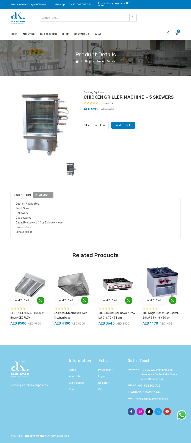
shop (87, 61)
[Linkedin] (158, 411)
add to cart (22, 300)
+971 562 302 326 (148, 385)
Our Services (48, 34)
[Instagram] (140, 411)
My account (105, 369)
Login (101, 376)
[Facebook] (131, 411)
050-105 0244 (152, 392)
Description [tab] (21, 195)
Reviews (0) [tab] (43, 195)
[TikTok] (149, 411)
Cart (101, 389)
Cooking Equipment (95, 92)
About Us (29, 34)
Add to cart (123, 125)
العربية (98, 34)
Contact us (81, 34)
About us (74, 376)
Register (103, 383)
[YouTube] (167, 411)
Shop (65, 34)
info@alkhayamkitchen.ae (152, 399)
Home (13, 34)
